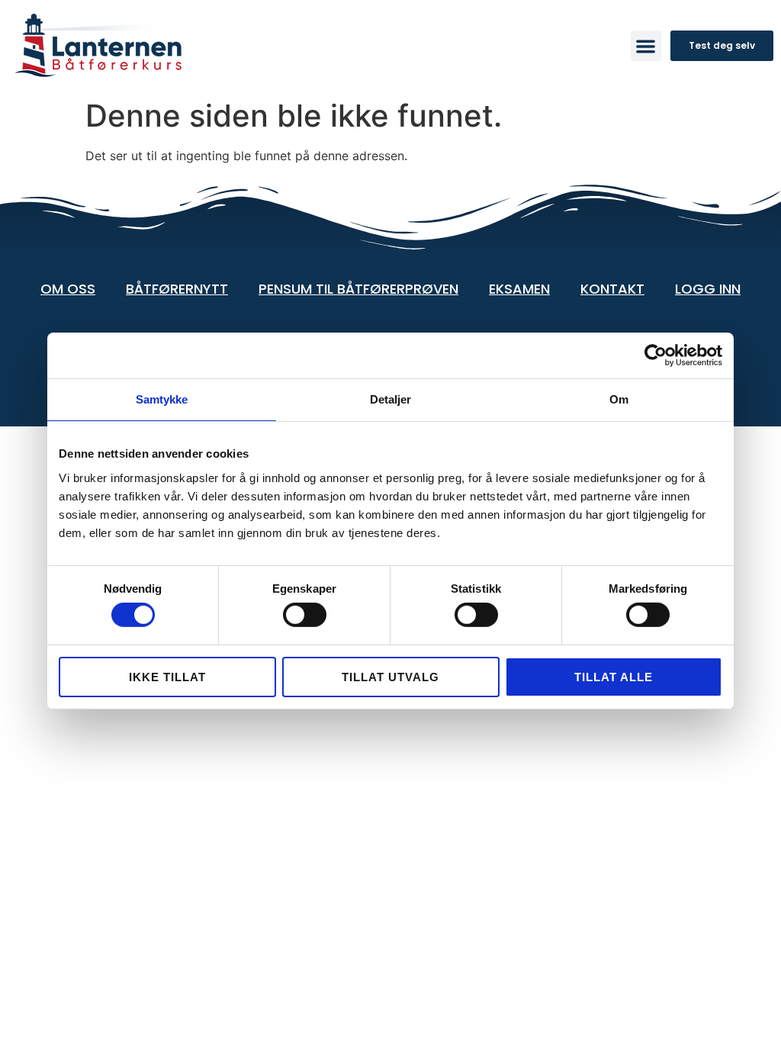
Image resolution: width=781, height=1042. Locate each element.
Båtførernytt (177, 288)
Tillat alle (613, 677)
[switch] (304, 615)
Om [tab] (618, 399)
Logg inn (708, 288)
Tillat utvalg (390, 677)
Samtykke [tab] (162, 399)
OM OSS (67, 288)
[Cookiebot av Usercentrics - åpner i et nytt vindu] (655, 355)
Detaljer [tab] (391, 399)
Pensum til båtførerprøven (358, 288)
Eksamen (519, 288)
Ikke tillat (167, 677)
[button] (646, 46)
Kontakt (612, 288)
